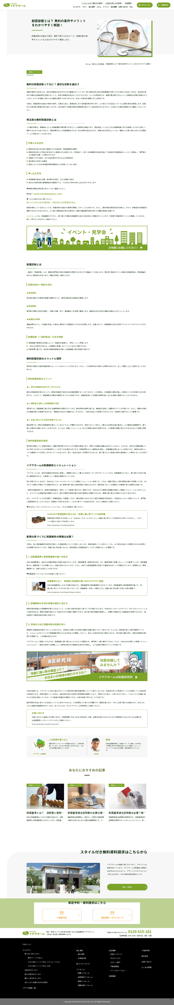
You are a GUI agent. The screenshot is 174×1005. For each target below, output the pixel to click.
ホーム (88, 64)
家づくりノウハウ (83, 964)
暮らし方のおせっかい (33, 978)
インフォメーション (117, 970)
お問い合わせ (123, 7)
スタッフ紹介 (115, 962)
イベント (106, 7)
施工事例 (92, 7)
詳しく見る (127, 887)
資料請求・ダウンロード (112, 917)
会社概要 (114, 7)
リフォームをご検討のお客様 (92, 3)
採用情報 (128, 3)
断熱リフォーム (84, 981)
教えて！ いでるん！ (35, 957)
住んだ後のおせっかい (33, 974)
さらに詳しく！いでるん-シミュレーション (44, 962)
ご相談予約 (164, 5)
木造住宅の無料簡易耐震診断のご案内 (47, 194)
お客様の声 (82, 958)
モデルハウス (145, 5)
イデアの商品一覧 (29, 988)
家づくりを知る (98, 64)
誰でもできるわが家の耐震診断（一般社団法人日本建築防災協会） (51, 202)
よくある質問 (146, 967)
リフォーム (80, 969)
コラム (98, 7)
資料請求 (144, 956)
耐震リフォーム (84, 973)
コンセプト (77, 7)
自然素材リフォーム (85, 977)
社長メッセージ (116, 954)
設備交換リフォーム (85, 985)
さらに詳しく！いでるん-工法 (39, 966)
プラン (84, 7)
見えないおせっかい (32, 953)
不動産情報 (114, 966)
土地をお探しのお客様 (113, 3)
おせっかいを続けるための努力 (36, 982)
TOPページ (27, 944)
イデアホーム (32, 216)
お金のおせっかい (31, 970)
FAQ (131, 7)
